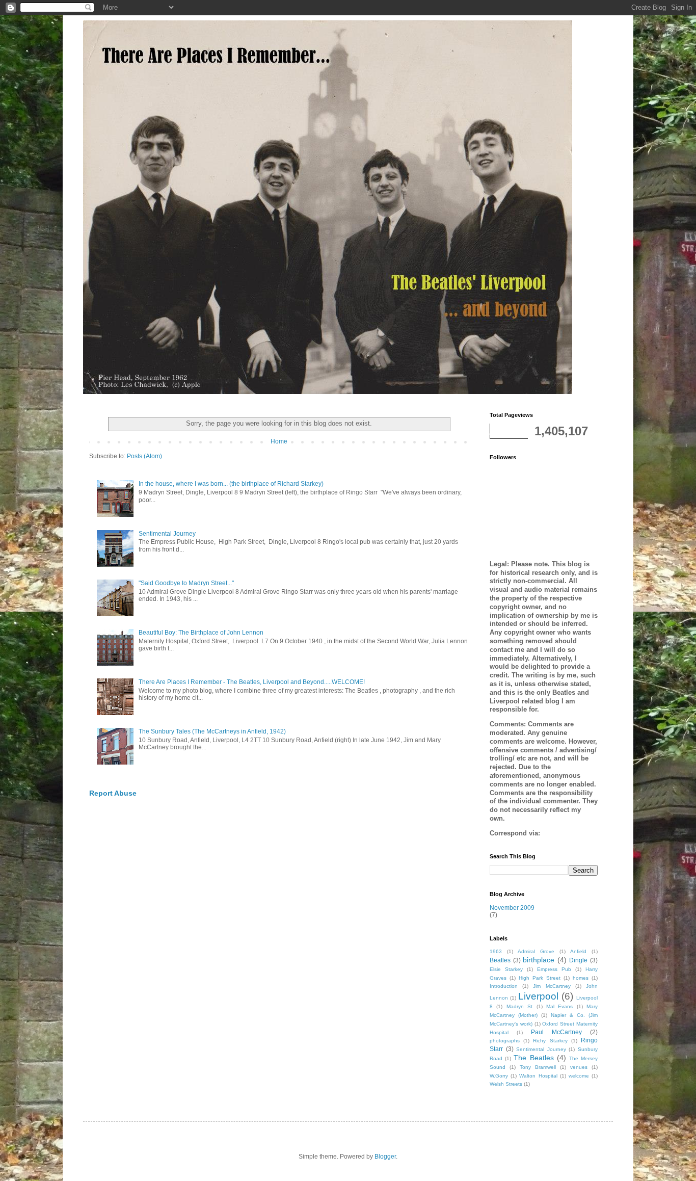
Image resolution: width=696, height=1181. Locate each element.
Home (279, 441)
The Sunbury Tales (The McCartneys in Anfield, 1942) (212, 731)
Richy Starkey (550, 1040)
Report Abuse (113, 793)
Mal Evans (559, 1006)
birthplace (538, 960)
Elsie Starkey (506, 969)
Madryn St (519, 1006)
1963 (496, 951)
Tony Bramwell (538, 1067)
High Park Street (539, 978)
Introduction (504, 986)
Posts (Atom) (144, 456)
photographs (505, 1040)
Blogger (385, 1156)
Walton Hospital (538, 1076)
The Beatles (533, 1058)
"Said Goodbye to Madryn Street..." (186, 583)
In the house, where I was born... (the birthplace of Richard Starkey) (231, 483)
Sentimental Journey (167, 533)
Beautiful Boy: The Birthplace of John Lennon (201, 632)
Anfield (578, 951)
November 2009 (512, 907)
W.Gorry (499, 1076)
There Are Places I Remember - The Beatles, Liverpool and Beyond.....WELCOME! (252, 682)
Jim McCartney (551, 986)
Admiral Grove (536, 951)
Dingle (578, 960)
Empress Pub (554, 969)
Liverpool (538, 996)
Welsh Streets (506, 1084)
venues (578, 1067)
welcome (579, 1076)
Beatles (500, 960)
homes (580, 978)
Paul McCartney (556, 1032)
